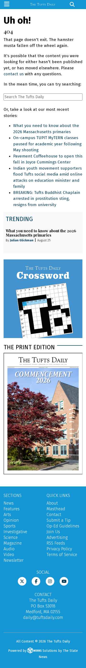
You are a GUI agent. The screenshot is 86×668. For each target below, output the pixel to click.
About (52, 503)
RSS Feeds (56, 543)
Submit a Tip (58, 520)
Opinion (11, 520)
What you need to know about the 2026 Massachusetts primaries (41, 233)
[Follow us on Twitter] (22, 581)
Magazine (13, 543)
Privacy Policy (59, 549)
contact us (14, 73)
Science (11, 537)
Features (12, 508)
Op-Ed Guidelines (63, 526)
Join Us (53, 531)
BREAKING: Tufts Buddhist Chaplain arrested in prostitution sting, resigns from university (46, 198)
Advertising (57, 537)
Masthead (56, 508)
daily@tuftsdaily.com (43, 617)
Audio (9, 549)
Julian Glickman (21, 240)
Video (9, 554)
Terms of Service (62, 554)
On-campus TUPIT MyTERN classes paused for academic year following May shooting (47, 143)
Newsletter (14, 560)
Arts (7, 514)
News (9, 503)
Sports (10, 526)
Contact (54, 514)
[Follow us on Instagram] (50, 581)
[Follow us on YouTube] (64, 581)
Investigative (15, 531)
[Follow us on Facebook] (36, 581)
